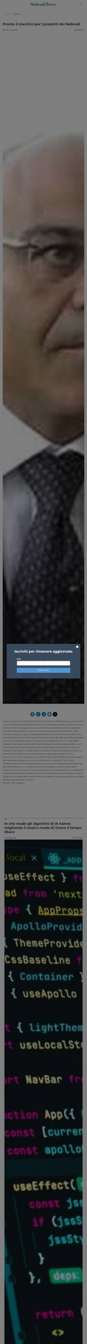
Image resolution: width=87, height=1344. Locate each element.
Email (19, 659)
